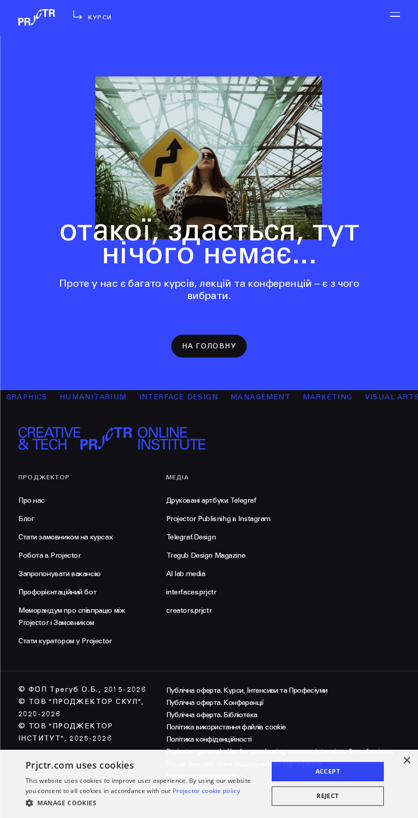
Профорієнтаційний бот (57, 592)
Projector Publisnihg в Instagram (218, 518)
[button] (143, 803)
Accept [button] (328, 771)
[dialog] (209, 784)
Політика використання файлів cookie (226, 727)
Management (252, 397)
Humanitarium (85, 397)
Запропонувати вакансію (59, 573)
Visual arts (384, 397)
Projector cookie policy (206, 790)
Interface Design (170, 397)
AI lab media (185, 573)
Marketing (320, 397)
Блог (26, 518)
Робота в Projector (49, 555)
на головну (209, 346)
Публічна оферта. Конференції (215, 702)
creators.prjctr (189, 610)
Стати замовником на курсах (65, 537)
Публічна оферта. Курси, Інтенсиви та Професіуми (247, 690)
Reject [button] (327, 796)
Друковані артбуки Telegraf (211, 500)
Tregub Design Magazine (206, 555)
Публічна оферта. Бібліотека (211, 715)
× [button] (406, 761)
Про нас (31, 500)
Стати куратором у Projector (65, 641)
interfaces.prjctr (191, 592)
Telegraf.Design (191, 537)
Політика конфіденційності (209, 739)
